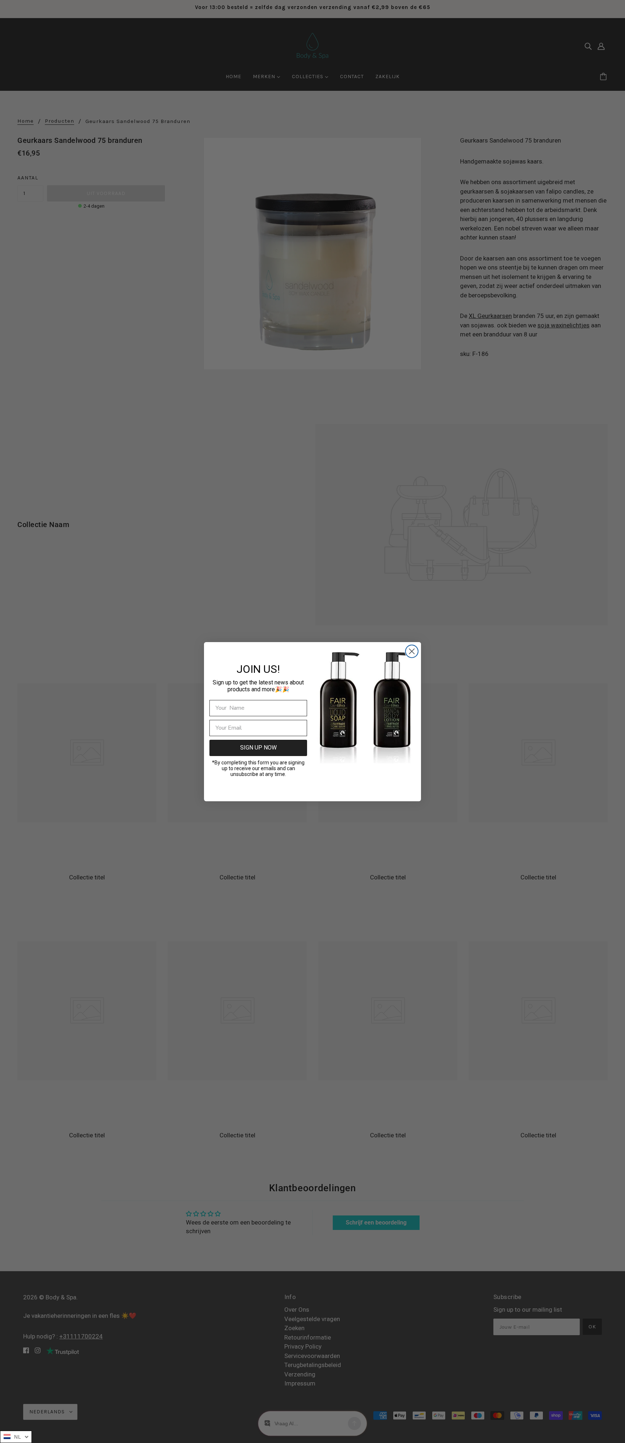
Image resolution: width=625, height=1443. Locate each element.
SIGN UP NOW (258, 747)
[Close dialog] (411, 651)
